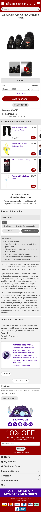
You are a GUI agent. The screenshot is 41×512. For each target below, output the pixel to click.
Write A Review (9, 398)
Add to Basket (20, 99)
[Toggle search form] (33, 3)
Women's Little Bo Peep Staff (20, 177)
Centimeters (30, 231)
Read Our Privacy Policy (20, 452)
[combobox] (18, 9)
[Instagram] (25, 424)
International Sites (10, 480)
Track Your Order (12, 466)
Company (6, 475)
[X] (15, 424)
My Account (10, 461)
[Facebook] (10, 424)
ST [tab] (4, 223)
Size (3, 85)
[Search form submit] (38, 9)
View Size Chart (20, 94)
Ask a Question (21, 381)
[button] (38, 3)
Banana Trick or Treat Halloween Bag (19, 145)
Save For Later (20, 105)
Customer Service (10, 471)
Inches (11, 231)
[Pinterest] (20, 424)
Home (7, 457)
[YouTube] (30, 424)
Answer (6, 374)
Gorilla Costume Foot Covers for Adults (19, 129)
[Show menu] (3, 4)
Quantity (34, 85)
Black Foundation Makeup (21, 160)
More (3, 485)
